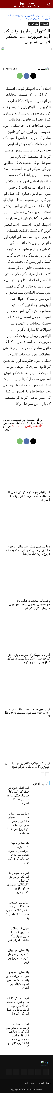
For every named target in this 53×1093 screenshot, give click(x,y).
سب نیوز (41, 68)
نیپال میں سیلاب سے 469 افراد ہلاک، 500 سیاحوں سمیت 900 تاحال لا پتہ (17, 910)
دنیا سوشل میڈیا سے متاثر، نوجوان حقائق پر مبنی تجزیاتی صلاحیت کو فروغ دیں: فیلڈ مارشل (28, 550)
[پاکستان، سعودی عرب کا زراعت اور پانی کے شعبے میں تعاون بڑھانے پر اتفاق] (40, 977)
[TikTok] (9, 1072)
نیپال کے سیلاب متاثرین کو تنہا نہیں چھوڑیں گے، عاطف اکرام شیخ (27, 764)
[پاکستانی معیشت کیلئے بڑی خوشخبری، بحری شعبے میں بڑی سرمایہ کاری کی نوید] (40, 848)
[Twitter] (23, 1072)
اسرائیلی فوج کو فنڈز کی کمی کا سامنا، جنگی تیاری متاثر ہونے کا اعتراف (17, 795)
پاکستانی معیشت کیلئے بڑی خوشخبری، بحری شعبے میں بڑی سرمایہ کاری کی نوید (29, 604)
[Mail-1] (16, 1072)
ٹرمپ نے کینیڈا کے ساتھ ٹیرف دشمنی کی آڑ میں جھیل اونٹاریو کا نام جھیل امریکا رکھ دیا (17, 1005)
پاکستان (44, 24)
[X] (33, 76)
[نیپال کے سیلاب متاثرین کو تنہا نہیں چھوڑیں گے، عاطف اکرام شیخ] (40, 933)
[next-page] (47, 774)
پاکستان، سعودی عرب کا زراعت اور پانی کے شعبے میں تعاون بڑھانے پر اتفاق (17, 980)
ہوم (48, 15)
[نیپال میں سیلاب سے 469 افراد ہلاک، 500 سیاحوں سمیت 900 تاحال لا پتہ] (40, 908)
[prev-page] (42, 774)
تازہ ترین (40, 783)
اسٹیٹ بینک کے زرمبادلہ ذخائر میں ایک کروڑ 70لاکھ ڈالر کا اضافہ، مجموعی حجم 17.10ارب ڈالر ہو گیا (17, 1035)
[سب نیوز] (48, 68)
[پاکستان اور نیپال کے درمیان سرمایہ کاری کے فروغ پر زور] (40, 956)
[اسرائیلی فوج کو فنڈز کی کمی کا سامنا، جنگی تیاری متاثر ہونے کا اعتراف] (40, 793)
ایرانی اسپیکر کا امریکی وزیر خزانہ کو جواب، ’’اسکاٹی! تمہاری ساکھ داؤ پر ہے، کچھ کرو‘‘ (27, 658)
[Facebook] (26, 76)
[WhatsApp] (20, 76)
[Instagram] (46, 1072)
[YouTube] (38, 1072)
